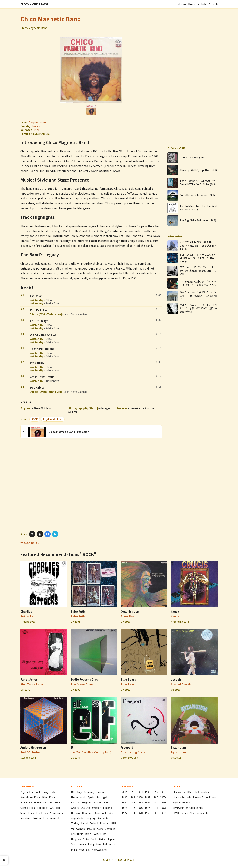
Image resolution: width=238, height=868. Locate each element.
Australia (84, 849)
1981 (147, 802)
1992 (155, 792)
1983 (132, 802)
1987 (147, 797)
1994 (140, 792)
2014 (124, 792)
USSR (113, 823)
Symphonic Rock (30, 797)
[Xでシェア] (32, 534)
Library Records (181, 797)
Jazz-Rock (54, 802)
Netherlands (78, 797)
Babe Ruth (78, 611)
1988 (140, 797)
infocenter (203, 813)
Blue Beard (128, 679)
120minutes (202, 792)
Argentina (100, 834)
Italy (79, 792)
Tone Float (128, 616)
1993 (147, 792)
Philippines (94, 844)
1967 (163, 813)
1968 (155, 813)
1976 (140, 807)
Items (192, 4)
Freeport (127, 747)
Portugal (102, 797)
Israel (84, 823)
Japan (111, 839)
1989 (132, 797)
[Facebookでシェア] (47, 534)
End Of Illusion (30, 752)
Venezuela (77, 834)
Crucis (175, 611)
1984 (124, 802)
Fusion (37, 818)
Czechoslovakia (104, 813)
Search (213, 4)
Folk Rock (26, 802)
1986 (155, 797)
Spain (91, 797)
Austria (85, 807)
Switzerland (101, 802)
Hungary (90, 818)
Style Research (181, 802)
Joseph (176, 679)
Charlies (26, 611)
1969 (147, 813)
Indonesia (109, 844)
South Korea (78, 844)
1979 (163, 802)
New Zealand (99, 849)
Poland (94, 823)
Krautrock (42, 813)
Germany (89, 792)
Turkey (75, 823)
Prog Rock (49, 792)
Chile (86, 839)
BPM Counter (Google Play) (188, 807)
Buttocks (26, 616)
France (36, 126)
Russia (104, 823)
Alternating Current (135, 752)
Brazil (88, 834)
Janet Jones (28, 679)
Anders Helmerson (33, 747)
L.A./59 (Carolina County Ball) (91, 752)
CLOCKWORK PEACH (34, 4)
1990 (124, 797)
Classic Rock (27, 807)
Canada (80, 828)
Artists (202, 4)
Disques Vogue (37, 122)
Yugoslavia (77, 818)
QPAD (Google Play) (183, 813)
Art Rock (55, 807)
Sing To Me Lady (31, 684)
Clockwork (178, 792)
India (74, 849)
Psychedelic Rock (53, 419)
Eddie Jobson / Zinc (84, 679)
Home (182, 4)
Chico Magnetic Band (50, 19)
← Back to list (29, 542)
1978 (124, 807)
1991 (163, 792)
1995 (132, 792)
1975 (147, 807)
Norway (75, 813)
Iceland (75, 802)
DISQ (190, 792)
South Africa (98, 839)
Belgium (86, 802)
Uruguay (76, 839)
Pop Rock (42, 807)
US (72, 828)
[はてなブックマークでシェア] (55, 534)
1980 (155, 802)
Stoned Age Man (182, 684)
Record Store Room (204, 797)
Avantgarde (57, 813)
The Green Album (82, 684)
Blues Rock (48, 797)
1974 (155, 807)
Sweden (96, 807)
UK (72, 792)
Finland (107, 807)
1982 (140, 802)
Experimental (51, 818)
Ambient (25, 818)
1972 (124, 813)
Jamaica (110, 828)
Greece (75, 807)
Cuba (100, 828)
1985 (163, 797)
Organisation (130, 611)
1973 (163, 807)
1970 (140, 813)
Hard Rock (40, 802)
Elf (72, 747)
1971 (36, 130)
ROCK (35, 419)
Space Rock (27, 813)
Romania (102, 818)
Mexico (91, 828)
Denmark (87, 813)
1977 (132, 807)
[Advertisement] (91, 484)
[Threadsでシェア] (40, 534)
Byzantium (178, 747)
